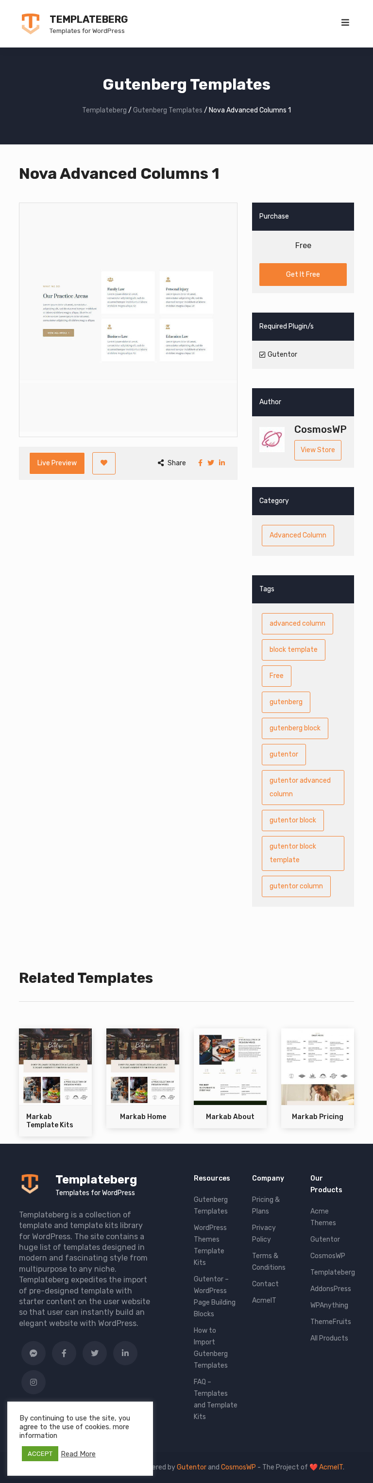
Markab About (230, 1117)
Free (277, 676)
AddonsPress (330, 1289)
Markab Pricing (317, 1117)
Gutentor (325, 1239)
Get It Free (303, 274)
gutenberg (286, 702)
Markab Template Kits (49, 1121)
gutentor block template (293, 853)
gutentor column (296, 886)
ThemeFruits (330, 1322)
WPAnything (329, 1305)
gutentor (284, 754)
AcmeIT (264, 1300)
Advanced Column (298, 535)
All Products (329, 1338)
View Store (318, 450)
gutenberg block (295, 728)
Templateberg (89, 19)
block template (294, 650)
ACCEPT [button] (40, 1453)
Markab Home (143, 1117)
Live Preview (57, 463)
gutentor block (293, 820)
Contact (265, 1284)
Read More (78, 1454)
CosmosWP (327, 1256)
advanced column (297, 623)
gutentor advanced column (300, 787)
